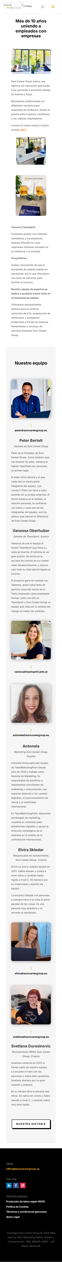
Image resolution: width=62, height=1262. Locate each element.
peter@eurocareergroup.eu (31, 430)
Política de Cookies (17, 1206)
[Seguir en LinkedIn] (9, 1185)
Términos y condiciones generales (26, 1211)
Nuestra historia (31, 1123)
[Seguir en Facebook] (16, 1185)
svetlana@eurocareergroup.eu (31, 1036)
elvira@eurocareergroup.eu (31, 973)
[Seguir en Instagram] (22, 1185)
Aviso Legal (13, 1216)
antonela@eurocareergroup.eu (31, 735)
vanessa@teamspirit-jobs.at (31, 671)
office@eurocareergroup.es (22, 1168)
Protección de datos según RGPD (25, 1201)
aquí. (23, 129)
